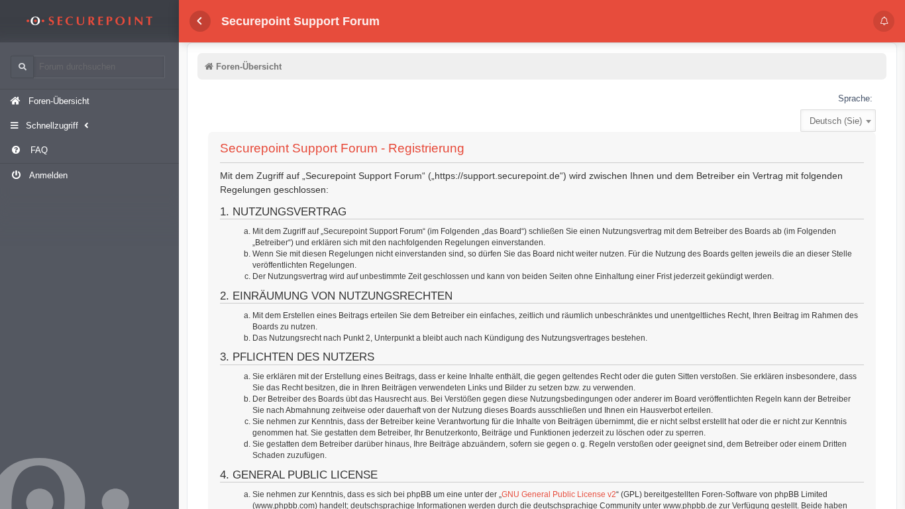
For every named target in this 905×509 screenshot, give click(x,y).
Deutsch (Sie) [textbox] (836, 121)
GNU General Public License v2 (559, 494)
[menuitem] (89, 151)
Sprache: (855, 98)
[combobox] (838, 120)
